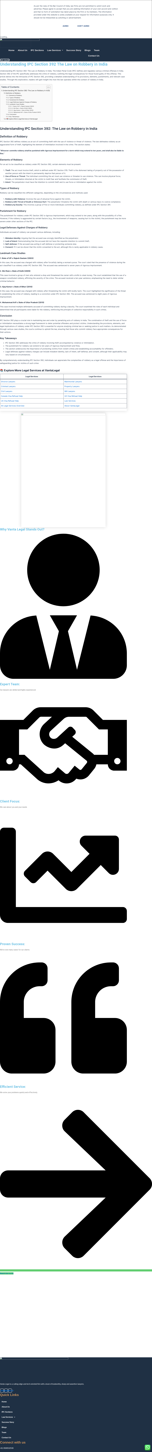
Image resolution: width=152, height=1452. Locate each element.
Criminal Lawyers (8, 386)
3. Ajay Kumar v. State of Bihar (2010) (22, 110)
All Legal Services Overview (12, 406)
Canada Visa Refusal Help (12, 396)
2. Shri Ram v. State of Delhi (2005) (22, 108)
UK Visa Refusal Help (73, 396)
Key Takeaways (14, 116)
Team (96, 50)
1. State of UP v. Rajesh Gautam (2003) (23, 106)
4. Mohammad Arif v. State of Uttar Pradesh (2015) (26, 112)
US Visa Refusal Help (10, 401)
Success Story (73, 50)
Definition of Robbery (13, 93)
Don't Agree (83, 26)
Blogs (88, 50)
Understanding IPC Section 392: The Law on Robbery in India (26, 90)
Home (11, 50)
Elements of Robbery (15, 95)
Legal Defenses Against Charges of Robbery (23, 102)
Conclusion (12, 114)
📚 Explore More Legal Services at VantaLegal (21, 119)
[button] (55, 50)
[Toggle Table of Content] (47, 87)
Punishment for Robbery (16, 100)
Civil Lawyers (6, 391)
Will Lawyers (69, 391)
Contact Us (93, 56)
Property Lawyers (71, 386)
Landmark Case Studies (16, 104)
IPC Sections (37, 50)
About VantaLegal (71, 406)
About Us (22, 50)
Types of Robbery (14, 97)
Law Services (54, 50)
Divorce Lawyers (8, 381)
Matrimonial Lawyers (73, 381)
